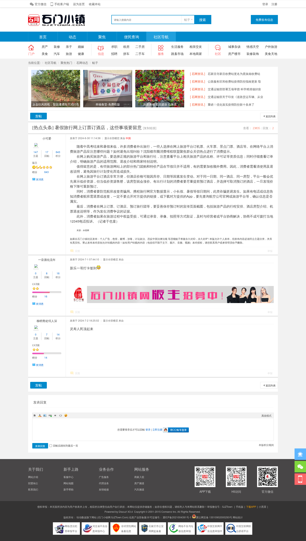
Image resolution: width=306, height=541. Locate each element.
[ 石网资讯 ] (197, 74)
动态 (72, 36)
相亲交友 (195, 46)
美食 (45, 53)
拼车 (126, 53)
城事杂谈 (234, 46)
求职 (114, 46)
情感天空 (252, 46)
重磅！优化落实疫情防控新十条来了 (231, 104)
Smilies (66, 415)
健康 (81, 53)
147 (36, 152)
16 (58, 273)
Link (50, 415)
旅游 (69, 53)
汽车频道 (139, 489)
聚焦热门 (66, 63)
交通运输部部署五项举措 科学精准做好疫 (234, 89)
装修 (57, 46)
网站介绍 (33, 477)
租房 (126, 46)
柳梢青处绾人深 (47, 321)
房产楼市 (234, 53)
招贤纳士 (33, 483)
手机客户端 (61, 4)
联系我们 (33, 489)
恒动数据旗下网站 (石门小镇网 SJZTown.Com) (102, 517)
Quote (55, 415)
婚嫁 (81, 46)
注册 (274, 4)
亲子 (69, 46)
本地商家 (195, 53)
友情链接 (104, 489)
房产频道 (139, 483)
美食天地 (271, 53)
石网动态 (82, 63)
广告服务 (104, 477)
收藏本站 (95, 4)
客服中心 (68, 477)
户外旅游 (271, 46)
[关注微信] (300, 466)
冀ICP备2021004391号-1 (177, 517)
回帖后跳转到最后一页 (65, 445)
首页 (43, 36)
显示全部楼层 (111, 138)
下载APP (251, 506)
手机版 (239, 506)
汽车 (57, 53)
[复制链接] (149, 128)
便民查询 (131, 36)
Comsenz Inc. (169, 511)
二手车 (140, 53)
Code (60, 415)
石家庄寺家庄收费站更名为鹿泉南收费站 (234, 74)
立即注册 (157, 429)
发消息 (40, 179)
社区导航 (161, 36)
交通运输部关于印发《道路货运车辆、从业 (235, 97)
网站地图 (68, 483)
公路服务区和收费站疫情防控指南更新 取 (234, 81)
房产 (45, 46)
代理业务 (104, 483)
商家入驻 (139, 477)
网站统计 (238, 517)
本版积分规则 (266, 445)
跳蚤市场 (177, 53)
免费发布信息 (264, 19)
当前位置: (34, 63)
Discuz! (123, 511)
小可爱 (46, 138)
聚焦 (102, 36)
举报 (269, 251)
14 (58, 334)
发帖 (38, 116)
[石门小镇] (59, 25)
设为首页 (79, 4)
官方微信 (40, 4)
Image (45, 415)
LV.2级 (36, 284)
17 (46, 152)
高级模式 (266, 415)
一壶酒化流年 (47, 260)
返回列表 (271, 116)
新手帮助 (68, 489)
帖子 (187, 19)
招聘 (114, 53)
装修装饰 (252, 53)
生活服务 (177, 46)
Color (40, 415)
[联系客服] (300, 454)
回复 (77, 251)
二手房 (140, 46)
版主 (34, 162)
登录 (265, 4)
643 (58, 152)
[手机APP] (300, 479)
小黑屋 (262, 506)
